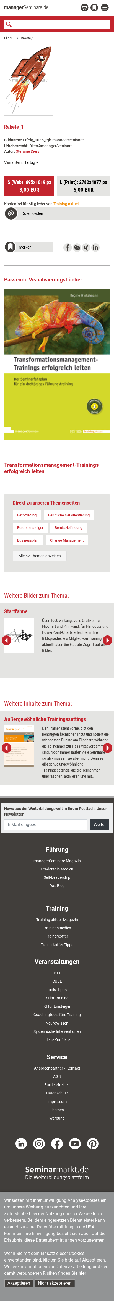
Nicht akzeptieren (55, 1283)
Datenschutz (57, 1093)
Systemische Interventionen (57, 1031)
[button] (57, 214)
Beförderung (27, 515)
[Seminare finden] (57, 1173)
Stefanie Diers (27, 151)
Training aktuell (66, 204)
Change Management (67, 540)
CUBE (57, 981)
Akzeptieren (18, 1283)
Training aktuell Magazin (57, 919)
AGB (57, 1076)
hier (82, 1273)
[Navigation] (105, 8)
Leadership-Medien (57, 869)
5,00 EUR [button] (83, 186)
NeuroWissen (57, 1023)
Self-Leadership (57, 877)
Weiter (100, 824)
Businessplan (27, 540)
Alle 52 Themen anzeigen (40, 556)
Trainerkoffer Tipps (57, 945)
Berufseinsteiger (30, 528)
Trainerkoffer (57, 936)
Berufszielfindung (68, 528)
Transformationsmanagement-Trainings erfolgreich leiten (51, 468)
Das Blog (57, 885)
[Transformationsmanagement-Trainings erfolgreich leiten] (57, 364)
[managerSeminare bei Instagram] (39, 1143)
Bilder (8, 38)
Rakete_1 (27, 38)
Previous (6, 640)
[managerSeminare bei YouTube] (75, 1143)
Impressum (57, 1101)
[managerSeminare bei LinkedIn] (21, 1143)
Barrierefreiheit (57, 1085)
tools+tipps (57, 990)
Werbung (57, 1118)
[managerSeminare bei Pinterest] (93, 1143)
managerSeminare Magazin (57, 861)
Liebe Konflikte (57, 1040)
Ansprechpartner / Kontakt (57, 1068)
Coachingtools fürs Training (57, 1014)
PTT (57, 973)
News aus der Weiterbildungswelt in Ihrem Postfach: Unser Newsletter (55, 811)
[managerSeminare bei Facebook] (57, 1143)
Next (107, 640)
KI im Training (57, 998)
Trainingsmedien (57, 928)
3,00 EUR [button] (29, 186)
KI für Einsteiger (57, 1006)
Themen (57, 1110)
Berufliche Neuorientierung (69, 515)
